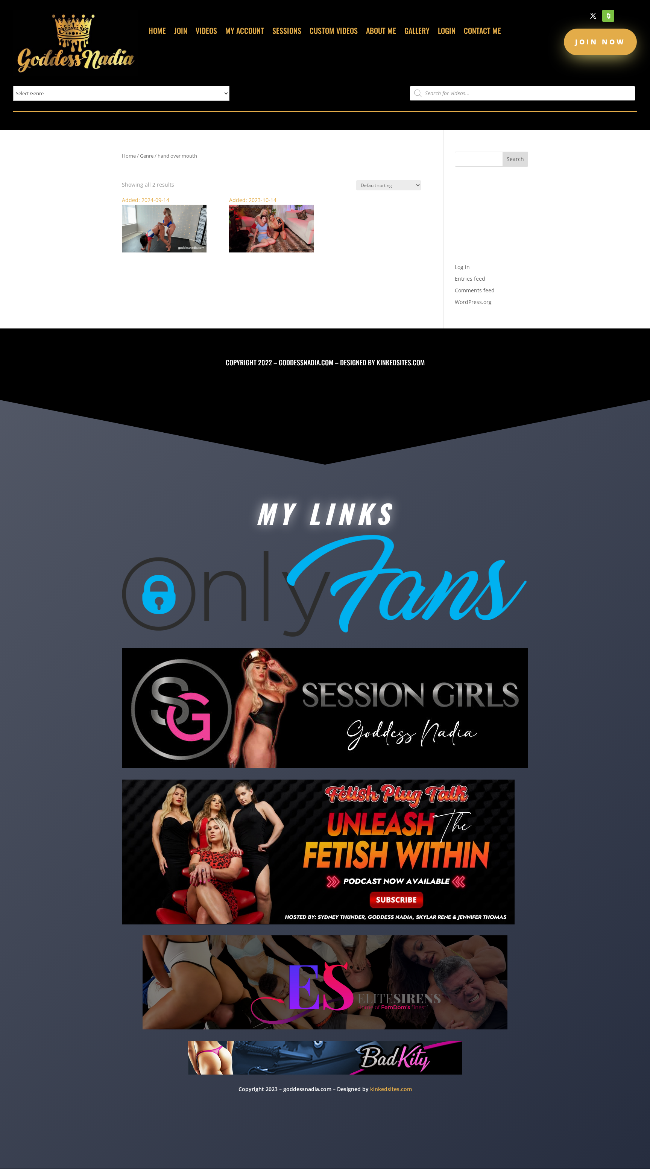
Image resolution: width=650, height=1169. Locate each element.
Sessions (286, 32)
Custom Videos (334, 32)
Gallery (417, 32)
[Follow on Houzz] (608, 16)
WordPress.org (473, 302)
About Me (381, 32)
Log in (462, 267)
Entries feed (470, 278)
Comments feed (475, 290)
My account (244, 32)
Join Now (600, 41)
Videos (206, 32)
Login (447, 32)
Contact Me (482, 32)
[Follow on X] (593, 16)
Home (157, 32)
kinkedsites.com (401, 362)
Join (180, 32)
